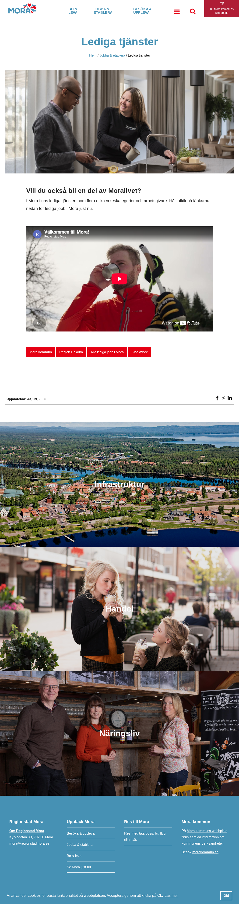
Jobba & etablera (103, 10)
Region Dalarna (71, 352)
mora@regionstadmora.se (29, 843)
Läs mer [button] (171, 895)
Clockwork (139, 352)
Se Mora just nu (79, 867)
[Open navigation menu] (177, 12)
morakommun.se (205, 852)
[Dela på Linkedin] (229, 399)
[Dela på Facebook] (217, 399)
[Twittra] (223, 399)
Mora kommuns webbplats (207, 831)
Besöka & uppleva (142, 10)
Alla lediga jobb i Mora (107, 352)
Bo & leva (72, 10)
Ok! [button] (226, 895)
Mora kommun (40, 352)
